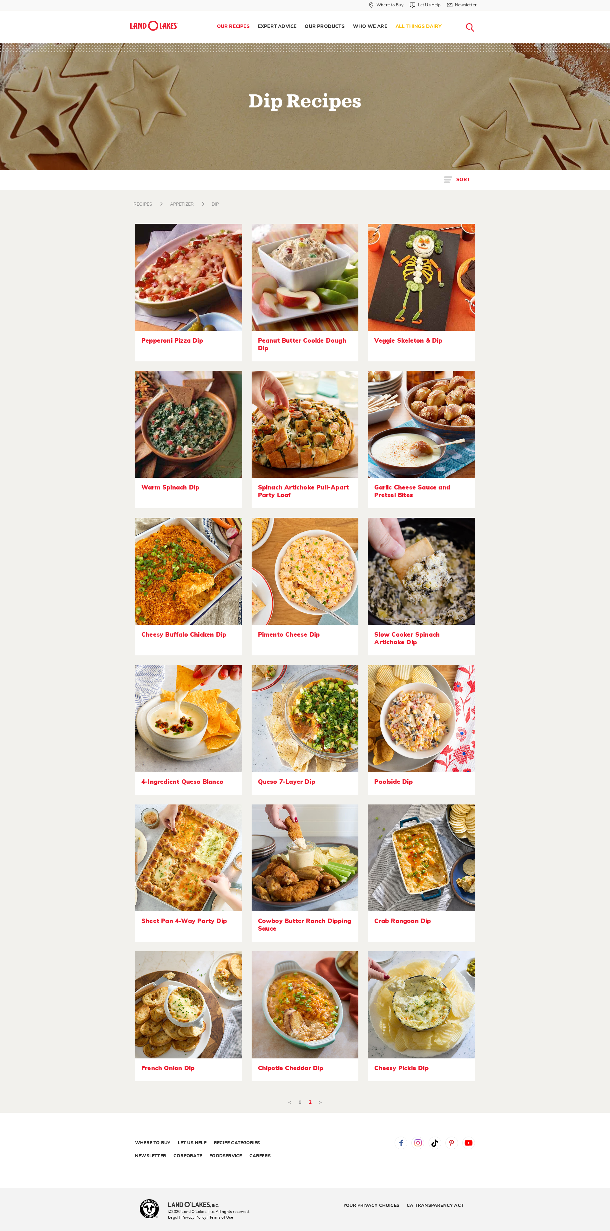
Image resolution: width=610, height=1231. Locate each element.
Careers (260, 1156)
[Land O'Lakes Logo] (154, 26)
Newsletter (150, 1156)
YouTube (468, 1143)
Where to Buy (152, 1143)
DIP (215, 204)
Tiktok (435, 1143)
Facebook (401, 1143)
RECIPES (142, 204)
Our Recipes (233, 26)
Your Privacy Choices (371, 1205)
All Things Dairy (419, 26)
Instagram (417, 1143)
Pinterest (451, 1143)
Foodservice (225, 1156)
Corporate (187, 1156)
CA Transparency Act (435, 1205)
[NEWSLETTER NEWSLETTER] (481, 13)
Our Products (324, 26)
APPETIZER (182, 204)
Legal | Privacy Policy (187, 1217)
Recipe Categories (237, 1143)
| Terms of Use (220, 1217)
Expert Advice (277, 26)
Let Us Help (192, 1143)
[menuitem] (233, 26)
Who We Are (370, 26)
